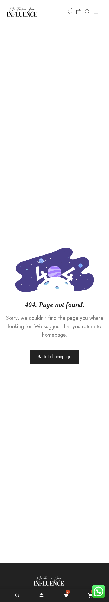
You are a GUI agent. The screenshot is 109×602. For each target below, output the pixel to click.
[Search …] (17, 595)
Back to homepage (54, 357)
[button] (97, 12)
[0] (70, 12)
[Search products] (87, 11)
